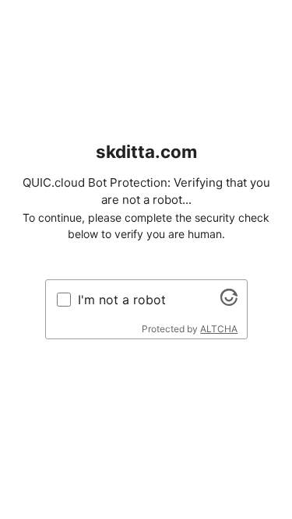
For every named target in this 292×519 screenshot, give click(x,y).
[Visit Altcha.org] (228, 301)
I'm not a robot (122, 299)
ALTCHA (218, 329)
